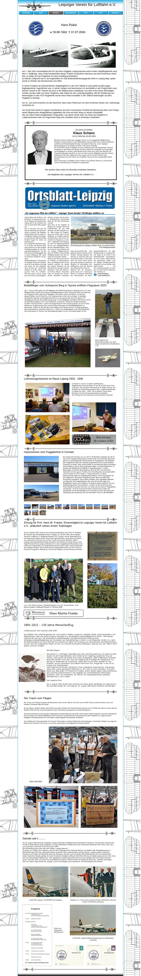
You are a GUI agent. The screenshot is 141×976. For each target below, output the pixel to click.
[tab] (27, 506)
